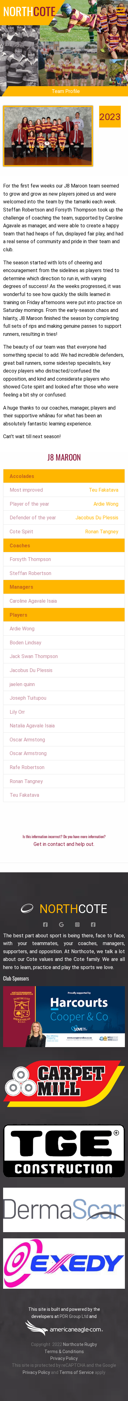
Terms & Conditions (64, 1351)
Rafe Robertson (27, 767)
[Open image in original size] (64, 1016)
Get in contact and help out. (64, 844)
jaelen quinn (22, 684)
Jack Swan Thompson (34, 656)
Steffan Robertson (30, 573)
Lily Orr (17, 712)
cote (73, 909)
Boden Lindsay (25, 643)
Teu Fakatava (24, 795)
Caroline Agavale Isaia (33, 601)
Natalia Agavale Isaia (32, 726)
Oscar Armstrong (28, 753)
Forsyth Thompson (30, 559)
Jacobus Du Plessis (31, 670)
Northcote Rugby (80, 1344)
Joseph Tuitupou (28, 698)
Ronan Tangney (26, 781)
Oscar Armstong (27, 740)
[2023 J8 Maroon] (48, 136)
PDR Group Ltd (74, 1316)
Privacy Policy (64, 1358)
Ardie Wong (22, 629)
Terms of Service (76, 1372)
